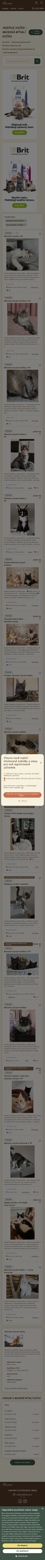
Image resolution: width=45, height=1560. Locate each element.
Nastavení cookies (8, 1541)
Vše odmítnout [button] (22, 1551)
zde (22, 787)
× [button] (42, 1509)
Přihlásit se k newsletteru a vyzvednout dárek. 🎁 (22, 794)
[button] (22, 1556)
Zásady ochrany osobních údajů (25, 1541)
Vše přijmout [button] (22, 1546)
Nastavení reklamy (8, 1538)
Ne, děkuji (22, 801)
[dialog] (22, 1533)
